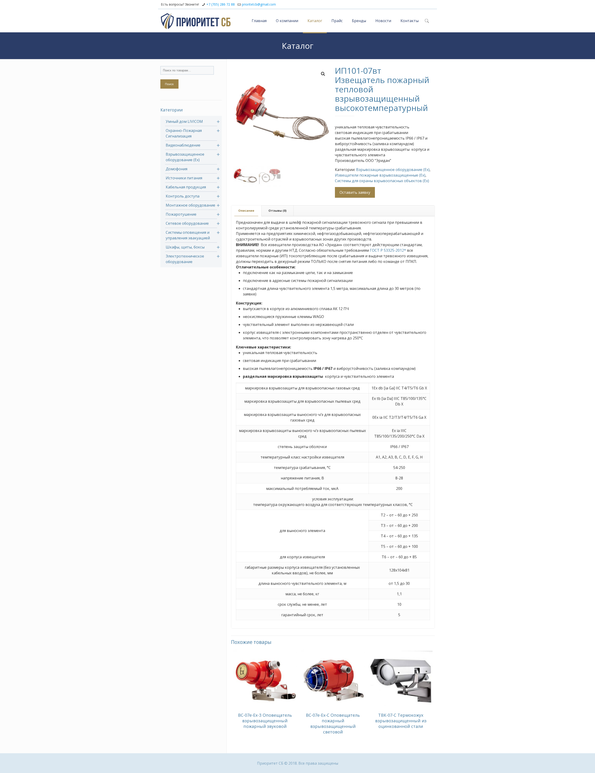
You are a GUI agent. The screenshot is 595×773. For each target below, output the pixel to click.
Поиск (169, 84)
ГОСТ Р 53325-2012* (388, 250)
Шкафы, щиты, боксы (185, 247)
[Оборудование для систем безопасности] (196, 20)
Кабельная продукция (186, 187)
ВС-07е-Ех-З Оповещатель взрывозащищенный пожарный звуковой (265, 720)
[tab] (246, 210)
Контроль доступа (182, 196)
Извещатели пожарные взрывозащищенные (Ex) (380, 175)
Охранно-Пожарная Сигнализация (184, 133)
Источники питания (184, 178)
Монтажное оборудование (190, 205)
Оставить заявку (355, 192)
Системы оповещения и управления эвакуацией (188, 235)
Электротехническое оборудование (185, 259)
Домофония (176, 168)
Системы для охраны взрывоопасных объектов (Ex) (382, 180)
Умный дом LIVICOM (184, 121)
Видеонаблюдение (183, 145)
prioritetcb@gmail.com (259, 4)
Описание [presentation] (246, 210)
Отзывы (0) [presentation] (277, 210)
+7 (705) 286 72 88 (220, 4)
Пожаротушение (181, 214)
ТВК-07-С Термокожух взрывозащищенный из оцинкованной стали (400, 720)
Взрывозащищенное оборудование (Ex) (393, 169)
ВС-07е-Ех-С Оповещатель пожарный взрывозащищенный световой (333, 723)
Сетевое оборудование (187, 223)
